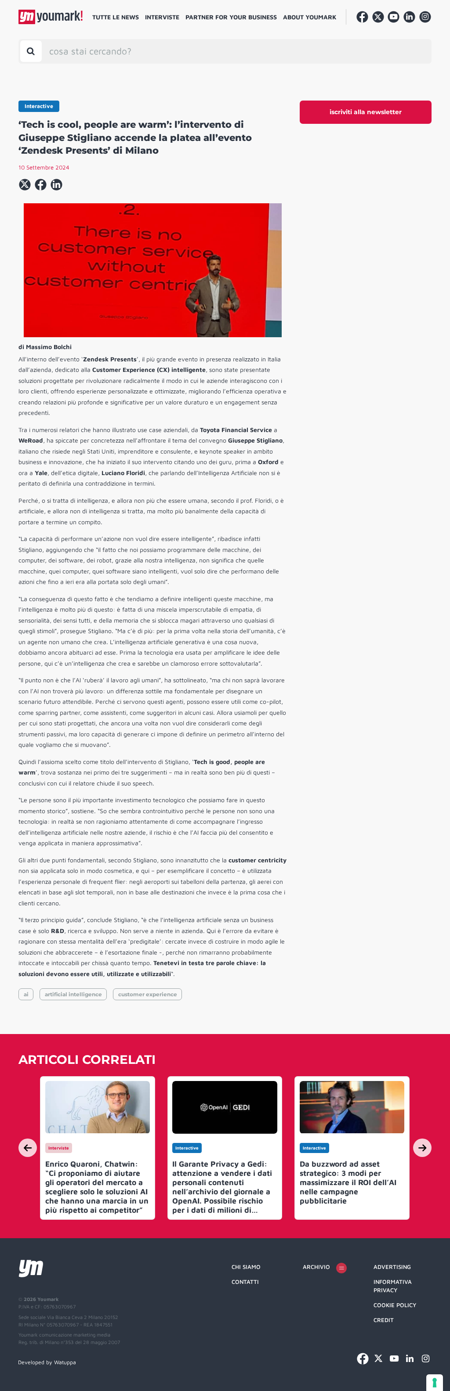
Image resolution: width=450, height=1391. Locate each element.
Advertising (392, 1266)
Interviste (162, 17)
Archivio (316, 1266)
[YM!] (50, 17)
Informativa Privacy (393, 1286)
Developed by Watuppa (47, 1362)
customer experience (147, 994)
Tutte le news (115, 17)
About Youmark (310, 17)
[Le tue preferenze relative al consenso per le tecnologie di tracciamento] (434, 1382)
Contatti (245, 1281)
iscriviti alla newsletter (366, 112)
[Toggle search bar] (31, 51)
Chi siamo (246, 1266)
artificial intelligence (73, 994)
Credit (384, 1319)
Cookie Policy (395, 1304)
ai (26, 994)
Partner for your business (231, 17)
